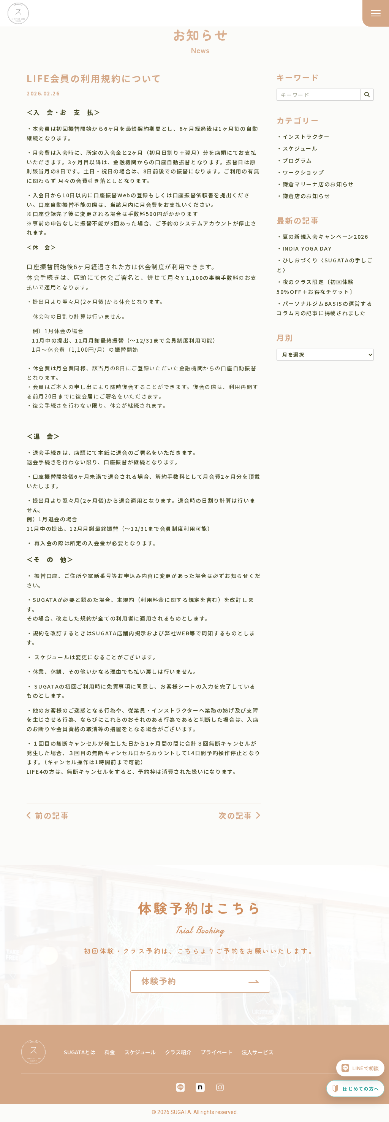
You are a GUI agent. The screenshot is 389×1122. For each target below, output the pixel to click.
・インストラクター (303, 136)
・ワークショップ (300, 172)
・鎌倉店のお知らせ (303, 196)
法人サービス (258, 1052)
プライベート (216, 1052)
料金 (109, 1052)
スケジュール (140, 1052)
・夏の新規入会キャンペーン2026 (322, 236)
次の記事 (235, 815)
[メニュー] (375, 13)
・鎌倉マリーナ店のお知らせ (315, 184)
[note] (200, 1087)
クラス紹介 (178, 1052)
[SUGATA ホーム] (19, 13)
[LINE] (180, 1087)
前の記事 (52, 815)
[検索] (367, 95)
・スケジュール (297, 148)
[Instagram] (220, 1087)
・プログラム (294, 160)
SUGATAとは (79, 1052)
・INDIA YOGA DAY (304, 248)
